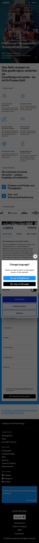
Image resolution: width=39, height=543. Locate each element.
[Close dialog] (35, 256)
